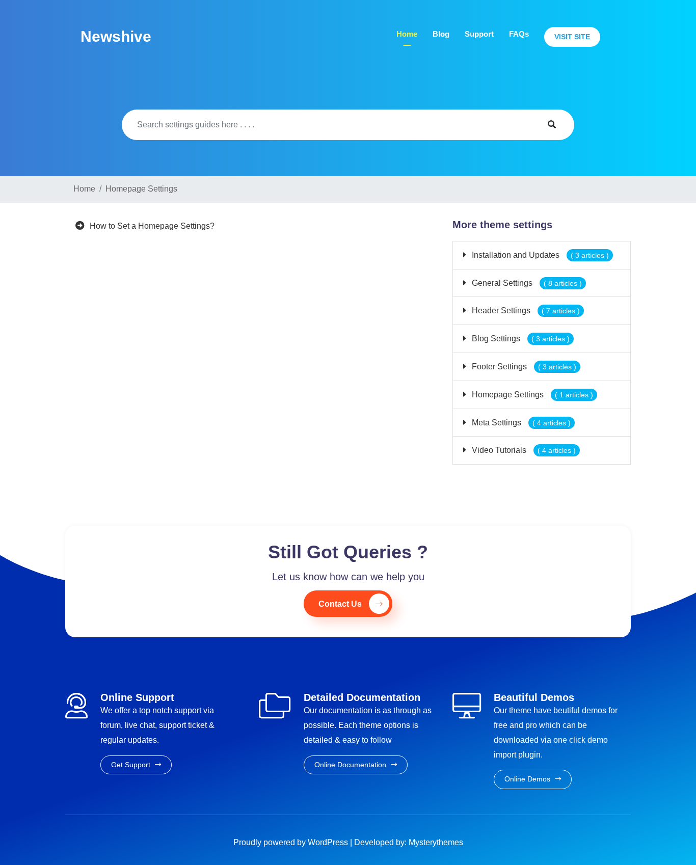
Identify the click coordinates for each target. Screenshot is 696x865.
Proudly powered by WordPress (291, 842)
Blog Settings (520, 338)
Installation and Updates (539, 255)
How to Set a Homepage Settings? (152, 226)
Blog (441, 34)
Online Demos (528, 779)
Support (479, 34)
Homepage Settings (531, 394)
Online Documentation (351, 765)
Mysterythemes (436, 842)
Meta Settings (520, 422)
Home (406, 34)
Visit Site (572, 37)
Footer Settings (523, 366)
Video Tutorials (523, 450)
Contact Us (340, 604)
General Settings (526, 283)
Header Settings (525, 310)
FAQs (519, 34)
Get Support (131, 765)
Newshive (116, 36)
